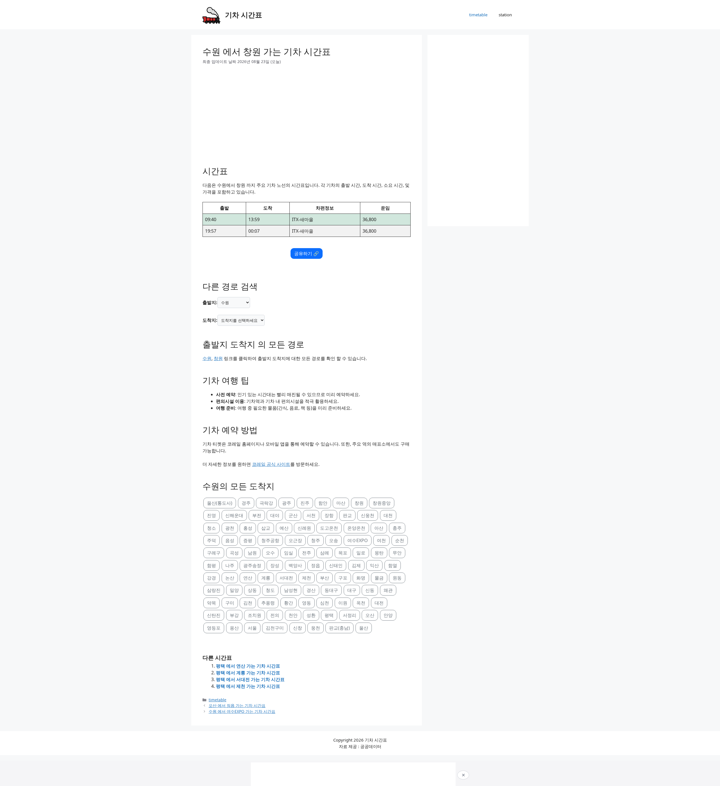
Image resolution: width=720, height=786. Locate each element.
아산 (378, 528)
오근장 (295, 540)
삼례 (324, 553)
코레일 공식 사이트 (271, 464)
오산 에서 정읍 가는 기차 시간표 (237, 705)
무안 (397, 553)
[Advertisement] (306, 113)
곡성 (234, 553)
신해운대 (234, 515)
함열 (392, 565)
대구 (351, 590)
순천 (399, 540)
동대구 (331, 590)
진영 (211, 515)
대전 (379, 603)
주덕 (211, 540)
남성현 (291, 590)
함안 (322, 503)
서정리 (349, 615)
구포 (342, 578)
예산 (284, 528)
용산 (234, 628)
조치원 (254, 615)
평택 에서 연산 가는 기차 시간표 (248, 666)
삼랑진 (213, 590)
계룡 (265, 578)
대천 (388, 515)
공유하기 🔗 (306, 253)
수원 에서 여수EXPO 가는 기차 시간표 (242, 711)
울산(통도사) (219, 503)
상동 (252, 590)
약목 (211, 603)
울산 (363, 628)
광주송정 (252, 565)
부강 (234, 615)
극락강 (266, 503)
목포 (342, 553)
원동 (397, 578)
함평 (211, 565)
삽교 (265, 528)
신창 (297, 628)
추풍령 (268, 603)
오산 (369, 615)
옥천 (360, 603)
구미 (229, 603)
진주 (304, 503)
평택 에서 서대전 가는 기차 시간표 (250, 679)
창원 (218, 358)
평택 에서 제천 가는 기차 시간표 (248, 686)
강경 (211, 578)
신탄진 (213, 615)
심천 (324, 603)
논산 (229, 578)
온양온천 (356, 528)
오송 (333, 540)
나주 (229, 565)
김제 (356, 565)
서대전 (286, 578)
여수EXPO (357, 540)
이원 (342, 603)
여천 (381, 540)
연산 (247, 578)
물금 (379, 578)
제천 (306, 578)
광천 (229, 528)
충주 (397, 528)
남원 (252, 553)
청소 (211, 528)
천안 (293, 615)
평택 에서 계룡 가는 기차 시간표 (248, 673)
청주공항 (270, 540)
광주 (286, 503)
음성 (229, 540)
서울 (252, 628)
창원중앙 (382, 503)
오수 (270, 553)
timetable (478, 14)
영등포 (213, 628)
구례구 (213, 553)
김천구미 (275, 628)
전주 (306, 553)
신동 (369, 590)
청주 (315, 540)
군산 (293, 515)
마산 (340, 503)
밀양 (234, 590)
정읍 (315, 565)
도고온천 (329, 528)
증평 (247, 540)
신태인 (336, 565)
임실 (288, 553)
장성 (274, 565)
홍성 (247, 528)
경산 (311, 590)
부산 (324, 578)
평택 (329, 615)
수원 (207, 358)
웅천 (315, 628)
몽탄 (379, 553)
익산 (374, 565)
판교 (347, 515)
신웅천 (367, 515)
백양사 (295, 565)
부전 (256, 515)
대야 (274, 515)
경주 (246, 503)
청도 (270, 590)
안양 (388, 615)
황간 (288, 603)
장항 (329, 515)
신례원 (304, 528)
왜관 (388, 590)
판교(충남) (339, 628)
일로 (360, 553)
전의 (274, 615)
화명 (360, 578)
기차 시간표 (243, 14)
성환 (311, 615)
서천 (311, 515)
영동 (306, 603)
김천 (247, 603)
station (505, 14)
